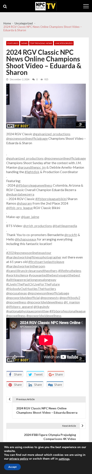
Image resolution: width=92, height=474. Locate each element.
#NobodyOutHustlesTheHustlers (31, 289)
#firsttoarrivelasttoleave (46, 262)
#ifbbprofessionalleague (67, 311)
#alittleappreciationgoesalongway (31, 280)
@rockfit (70, 235)
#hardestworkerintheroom (25, 266)
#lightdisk (32, 172)
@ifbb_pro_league (19, 208)
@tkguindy (41, 307)
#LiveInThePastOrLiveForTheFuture (33, 284)
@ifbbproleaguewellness (34, 185)
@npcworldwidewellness (45, 302)
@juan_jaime (30, 217)
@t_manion (72, 302)
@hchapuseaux (25, 239)
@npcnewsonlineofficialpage (27, 138)
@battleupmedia (65, 226)
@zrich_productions (37, 226)
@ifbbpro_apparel (19, 307)
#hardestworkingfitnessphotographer (33, 257)
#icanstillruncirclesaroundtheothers (32, 271)
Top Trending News (41, 43)
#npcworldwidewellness (43, 316)
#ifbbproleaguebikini (51, 199)
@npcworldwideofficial (23, 298)
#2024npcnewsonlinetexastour (28, 253)
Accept (12, 467)
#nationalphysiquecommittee (27, 311)
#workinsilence (17, 275)
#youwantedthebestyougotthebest (54, 275)
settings (64, 459)
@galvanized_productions (51, 134)
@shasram (24, 203)
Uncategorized (64, 43)
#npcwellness (16, 316)
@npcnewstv (49, 298)
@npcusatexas (16, 293)
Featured (12, 43)
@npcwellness (16, 302)
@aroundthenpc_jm (32, 167)
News (24, 43)
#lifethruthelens (69, 271)
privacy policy (18, 459)
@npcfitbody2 (69, 298)
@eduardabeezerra (20, 194)
